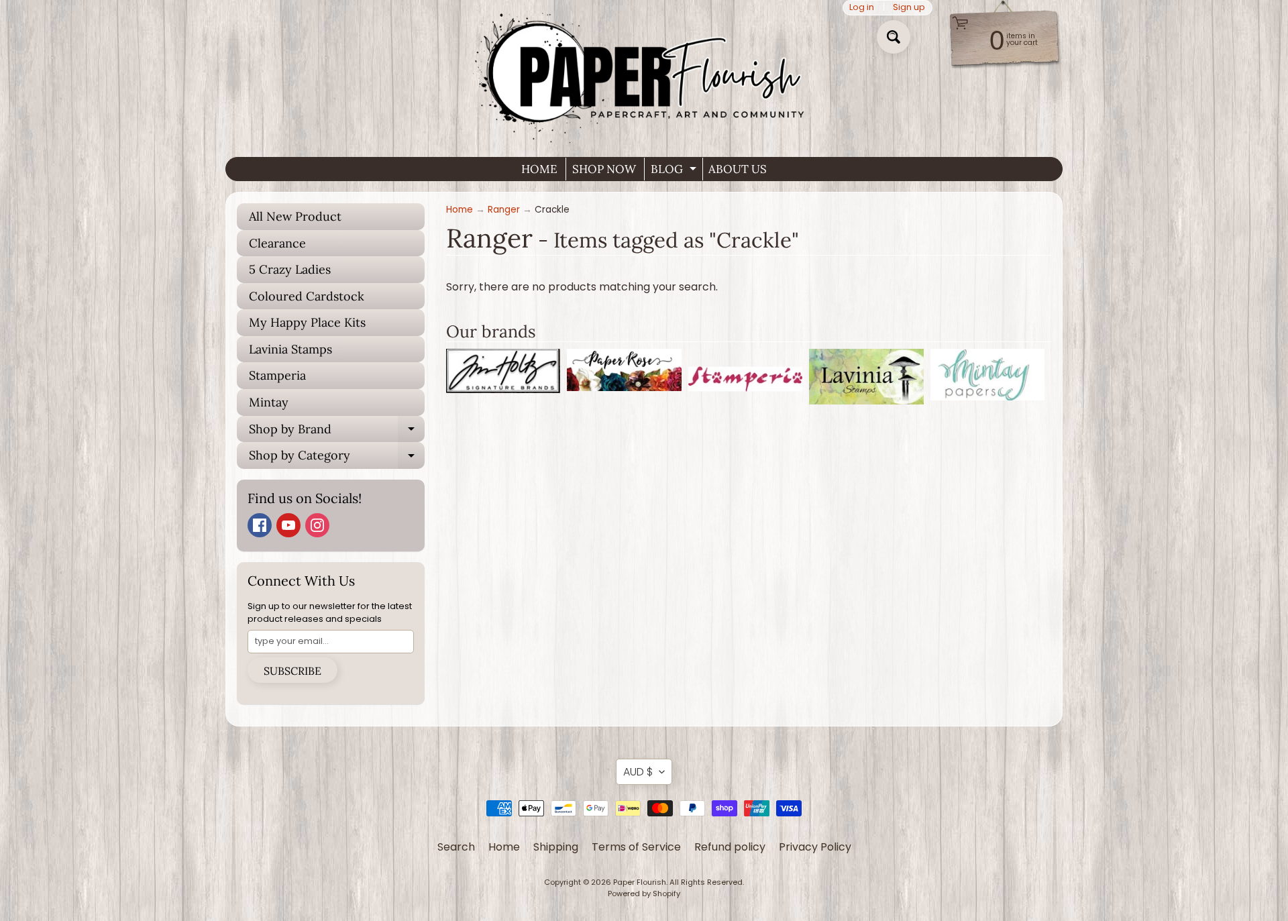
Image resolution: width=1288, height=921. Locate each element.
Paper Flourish (639, 882)
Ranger (504, 209)
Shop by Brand (337, 432)
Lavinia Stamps (290, 349)
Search (456, 847)
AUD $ (638, 771)
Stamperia (277, 375)
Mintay (268, 402)
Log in (861, 7)
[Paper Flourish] (644, 73)
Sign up (909, 7)
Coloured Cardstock (306, 296)
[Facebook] (260, 525)
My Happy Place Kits (307, 322)
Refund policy (729, 847)
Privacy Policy (815, 847)
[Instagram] (317, 525)
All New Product (295, 216)
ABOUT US (737, 169)
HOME (539, 169)
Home (459, 209)
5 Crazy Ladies (290, 269)
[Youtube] (288, 525)
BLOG (675, 171)
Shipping (555, 847)
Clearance (277, 243)
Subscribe (292, 671)
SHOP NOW (604, 169)
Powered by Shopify (644, 893)
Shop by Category (337, 458)
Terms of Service (636, 847)
